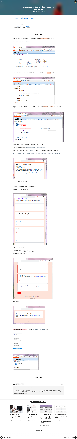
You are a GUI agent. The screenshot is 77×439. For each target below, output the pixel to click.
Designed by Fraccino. (71, 437)
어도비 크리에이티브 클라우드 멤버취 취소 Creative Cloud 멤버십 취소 (50, 391)
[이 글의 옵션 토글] (14, 384)
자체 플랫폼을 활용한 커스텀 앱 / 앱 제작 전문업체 (22, 27)
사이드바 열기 (1, 1)
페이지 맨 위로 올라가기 (75, 437)
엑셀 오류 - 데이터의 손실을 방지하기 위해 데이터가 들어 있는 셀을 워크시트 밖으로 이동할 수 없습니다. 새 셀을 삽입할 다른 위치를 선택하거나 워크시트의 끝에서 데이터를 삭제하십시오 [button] (45, 416)
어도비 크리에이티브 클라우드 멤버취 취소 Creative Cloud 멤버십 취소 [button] (60, 413)
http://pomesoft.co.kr (17, 24)
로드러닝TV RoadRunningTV (39, 6)
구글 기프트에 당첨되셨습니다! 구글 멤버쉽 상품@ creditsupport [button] (31, 413)
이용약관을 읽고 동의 (31, 150)
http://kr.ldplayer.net (17, 17)
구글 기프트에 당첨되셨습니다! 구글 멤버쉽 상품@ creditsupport (49, 390)
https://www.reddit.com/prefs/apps (21, 41)
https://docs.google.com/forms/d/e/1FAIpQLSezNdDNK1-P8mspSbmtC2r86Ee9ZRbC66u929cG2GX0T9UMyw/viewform (36, 153)
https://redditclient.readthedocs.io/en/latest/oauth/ (35, 147)
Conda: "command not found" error (20, 393)
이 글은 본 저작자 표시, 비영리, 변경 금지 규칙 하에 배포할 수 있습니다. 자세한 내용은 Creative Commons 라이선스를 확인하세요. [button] (62, 384)
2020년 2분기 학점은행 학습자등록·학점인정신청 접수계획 (23, 390)
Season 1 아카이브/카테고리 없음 (42, 11)
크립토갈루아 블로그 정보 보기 (75, 1)
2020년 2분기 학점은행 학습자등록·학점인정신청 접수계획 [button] (16, 413)
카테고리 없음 (24, 387)
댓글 (33, 401)
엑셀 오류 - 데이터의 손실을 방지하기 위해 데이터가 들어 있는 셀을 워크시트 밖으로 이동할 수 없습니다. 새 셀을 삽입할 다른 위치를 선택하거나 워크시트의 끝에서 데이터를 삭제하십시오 (26, 391)
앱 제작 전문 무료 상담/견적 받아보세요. (21, 26)
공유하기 (38, 401)
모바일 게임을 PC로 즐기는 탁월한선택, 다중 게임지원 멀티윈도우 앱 (25, 20)
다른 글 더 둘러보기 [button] (38, 430)
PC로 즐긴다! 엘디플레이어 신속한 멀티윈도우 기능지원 (24, 18)
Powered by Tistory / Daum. (7, 437)
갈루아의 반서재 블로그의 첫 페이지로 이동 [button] (38, 1)
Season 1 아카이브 (17, 387)
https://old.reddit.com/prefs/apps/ (39, 329)
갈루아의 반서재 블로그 (1, 437)
